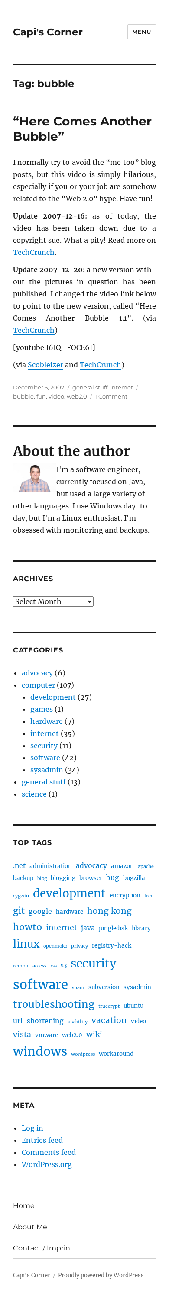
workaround (116, 1053)
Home (24, 1206)
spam (78, 987)
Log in (32, 1128)
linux (26, 944)
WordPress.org (47, 1164)
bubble (23, 396)
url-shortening (38, 1021)
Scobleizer (45, 364)
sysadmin (46, 769)
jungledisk (113, 928)
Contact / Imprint (43, 1248)
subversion (104, 987)
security (44, 745)
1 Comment (111, 396)
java (88, 928)
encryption (125, 895)
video (56, 396)
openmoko (55, 946)
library (141, 928)
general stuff (89, 387)
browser (90, 878)
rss (53, 966)
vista (22, 1034)
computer (38, 685)
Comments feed (49, 1152)
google (40, 911)
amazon (122, 866)
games (41, 709)
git (19, 910)
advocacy (37, 672)
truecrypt (109, 1006)
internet (121, 387)
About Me (30, 1227)
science (34, 794)
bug (112, 878)
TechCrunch (34, 252)
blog (42, 878)
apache (146, 866)
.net (19, 865)
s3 (64, 965)
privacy (79, 946)
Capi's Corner (48, 32)
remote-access (29, 966)
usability (78, 1022)
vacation (109, 1020)
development (53, 697)
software (45, 757)
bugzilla (134, 878)
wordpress (83, 1054)
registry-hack (111, 945)
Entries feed (42, 1140)
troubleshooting (53, 1004)
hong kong (109, 911)
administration (50, 866)
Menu (141, 31)
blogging (63, 878)
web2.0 (77, 396)
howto (27, 927)
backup (23, 878)
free (148, 896)
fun (41, 396)
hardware (46, 721)
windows (40, 1051)
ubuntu (133, 1005)
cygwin (21, 896)
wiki (94, 1034)
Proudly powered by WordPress (101, 1275)
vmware (46, 1035)
